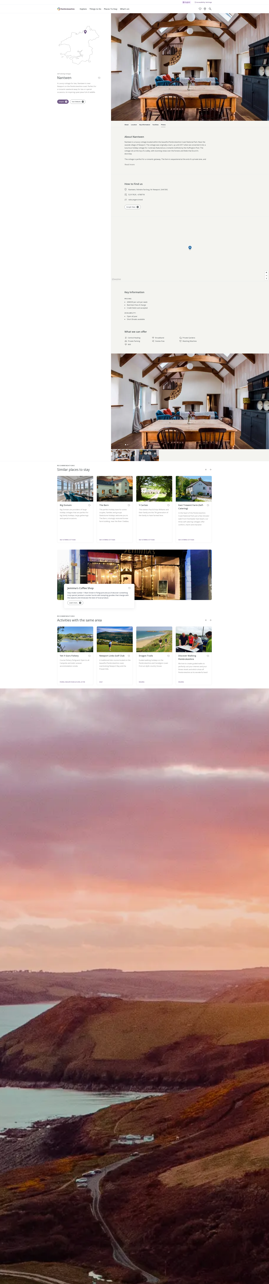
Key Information (144, 125)
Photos (163, 125)
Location (134, 125)
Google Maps (131, 207)
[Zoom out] (266, 275)
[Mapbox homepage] (116, 279)
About (127, 125)
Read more (130, 164)
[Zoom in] (266, 272)
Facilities (156, 125)
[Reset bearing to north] (266, 278)
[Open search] (210, 9)
